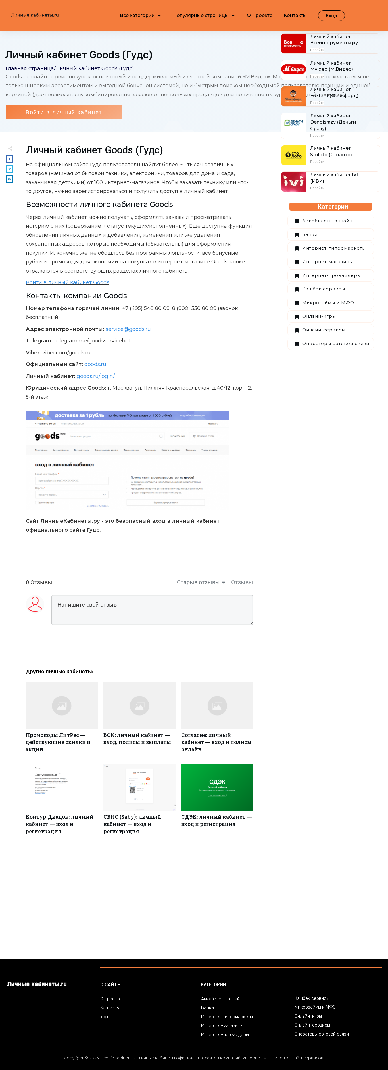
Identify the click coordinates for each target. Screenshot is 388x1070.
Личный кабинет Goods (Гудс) (78, 55)
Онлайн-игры (319, 316)
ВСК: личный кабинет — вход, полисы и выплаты (139, 720)
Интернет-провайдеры (331, 275)
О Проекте (111, 999)
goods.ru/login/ (95, 376)
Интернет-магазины (327, 261)
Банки (310, 234)
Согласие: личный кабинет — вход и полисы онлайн (217, 720)
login (105, 1016)
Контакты (110, 1007)
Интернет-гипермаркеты (334, 248)
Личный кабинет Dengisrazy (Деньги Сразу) (333, 122)
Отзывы (242, 582)
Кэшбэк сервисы (323, 289)
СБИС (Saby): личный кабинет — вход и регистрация (139, 802)
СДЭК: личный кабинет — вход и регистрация (217, 802)
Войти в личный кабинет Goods (67, 282)
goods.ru (95, 364)
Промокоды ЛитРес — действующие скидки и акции (62, 720)
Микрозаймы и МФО (328, 302)
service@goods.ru (128, 329)
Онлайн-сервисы (323, 330)
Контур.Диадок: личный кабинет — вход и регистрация (62, 802)
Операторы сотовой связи (335, 343)
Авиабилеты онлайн (327, 220)
